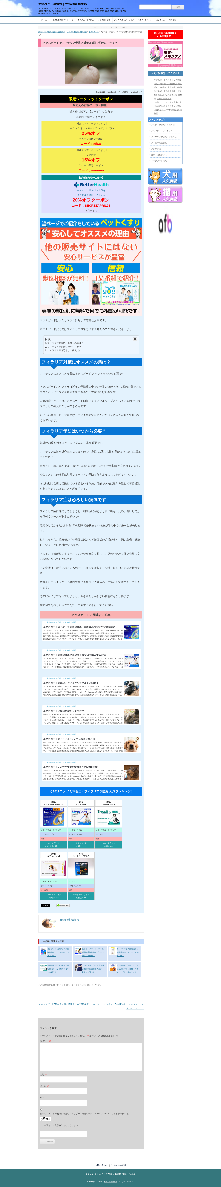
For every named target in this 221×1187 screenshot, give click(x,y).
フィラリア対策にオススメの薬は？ (65, 343)
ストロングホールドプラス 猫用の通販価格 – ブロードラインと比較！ (93, 952)
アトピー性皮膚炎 (159, 143)
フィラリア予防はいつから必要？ (64, 346)
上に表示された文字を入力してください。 (60, 1125)
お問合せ (172, 20)
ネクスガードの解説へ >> (81, 844)
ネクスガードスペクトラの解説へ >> (53, 844)
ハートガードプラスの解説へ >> (81, 896)
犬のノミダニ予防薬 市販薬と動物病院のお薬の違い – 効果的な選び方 (93, 968)
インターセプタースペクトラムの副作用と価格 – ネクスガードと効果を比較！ (127, 968)
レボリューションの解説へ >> (53, 896)
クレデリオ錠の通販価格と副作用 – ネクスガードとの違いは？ (127, 952)
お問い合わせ (101, 1165)
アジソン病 (156, 149)
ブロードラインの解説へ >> (108, 844)
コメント (45, 1041)
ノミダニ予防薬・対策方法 (163, 124)
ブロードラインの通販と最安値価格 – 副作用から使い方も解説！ (58, 968)
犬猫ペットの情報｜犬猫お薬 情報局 (62, 4)
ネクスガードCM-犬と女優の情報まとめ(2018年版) (63, 1004)
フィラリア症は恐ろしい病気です (64, 350)
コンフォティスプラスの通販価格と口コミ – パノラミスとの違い (58, 952)
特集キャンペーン (145, 20)
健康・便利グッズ (159, 155)
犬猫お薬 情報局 (110, 1182)
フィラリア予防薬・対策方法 (163, 137)
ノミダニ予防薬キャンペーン (62, 20)
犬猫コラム (160, 20)
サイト (43, 1098)
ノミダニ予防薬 (104, 20)
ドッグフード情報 (159, 161)
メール (44, 1086)
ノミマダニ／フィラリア (162, 131)
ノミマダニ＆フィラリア (124, 20)
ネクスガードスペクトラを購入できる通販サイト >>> (91, 192)
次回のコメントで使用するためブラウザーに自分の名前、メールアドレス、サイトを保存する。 (85, 1113)
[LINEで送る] (63, 905)
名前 (43, 1074)
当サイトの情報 (118, 1165)
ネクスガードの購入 (86, 20)
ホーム (44, 20)
